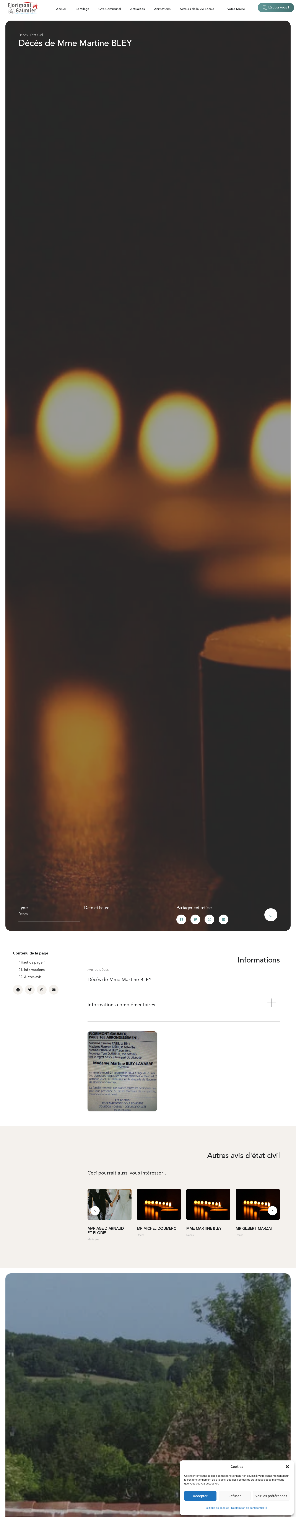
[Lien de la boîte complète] (110, 1217)
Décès (23, 35)
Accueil (61, 9)
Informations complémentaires (121, 1005)
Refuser (234, 1496)
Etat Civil (36, 35)
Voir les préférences (271, 1496)
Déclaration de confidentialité (249, 1507)
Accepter (200, 1496)
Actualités (137, 9)
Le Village (82, 9)
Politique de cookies (217, 1507)
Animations (162, 9)
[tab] (184, 1004)
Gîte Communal (109, 9)
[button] (287, 1467)
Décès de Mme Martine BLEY (75, 43)
